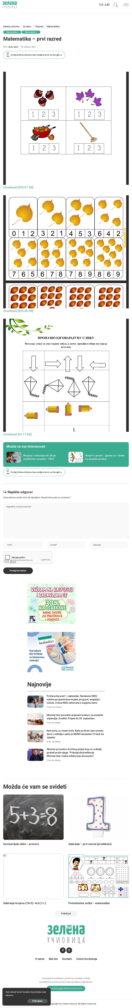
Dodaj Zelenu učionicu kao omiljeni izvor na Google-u (36, 55)
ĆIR (101, 4)
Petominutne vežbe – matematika (89, 903)
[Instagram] (69, 950)
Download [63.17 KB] (17, 434)
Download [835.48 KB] (18, 311)
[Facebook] (63, 950)
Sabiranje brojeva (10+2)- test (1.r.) (24, 903)
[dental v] (51, 651)
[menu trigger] (125, 5)
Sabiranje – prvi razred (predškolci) (90, 844)
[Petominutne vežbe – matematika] (98, 876)
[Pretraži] (115, 5)
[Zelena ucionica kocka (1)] (51, 603)
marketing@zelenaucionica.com (66, 988)
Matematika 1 (31, 32)
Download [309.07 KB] (18, 187)
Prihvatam (37, 1001)
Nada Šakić (13, 47)
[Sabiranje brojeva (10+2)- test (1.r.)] (33, 876)
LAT (107, 4)
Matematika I (12, 32)
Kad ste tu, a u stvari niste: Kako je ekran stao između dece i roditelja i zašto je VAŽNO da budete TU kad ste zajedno (75, 734)
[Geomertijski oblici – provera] (33, 817)
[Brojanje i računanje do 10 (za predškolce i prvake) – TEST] (35, 457)
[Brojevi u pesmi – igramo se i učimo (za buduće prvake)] (97, 457)
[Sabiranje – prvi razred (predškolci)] (98, 817)
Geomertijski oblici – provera (21, 844)
